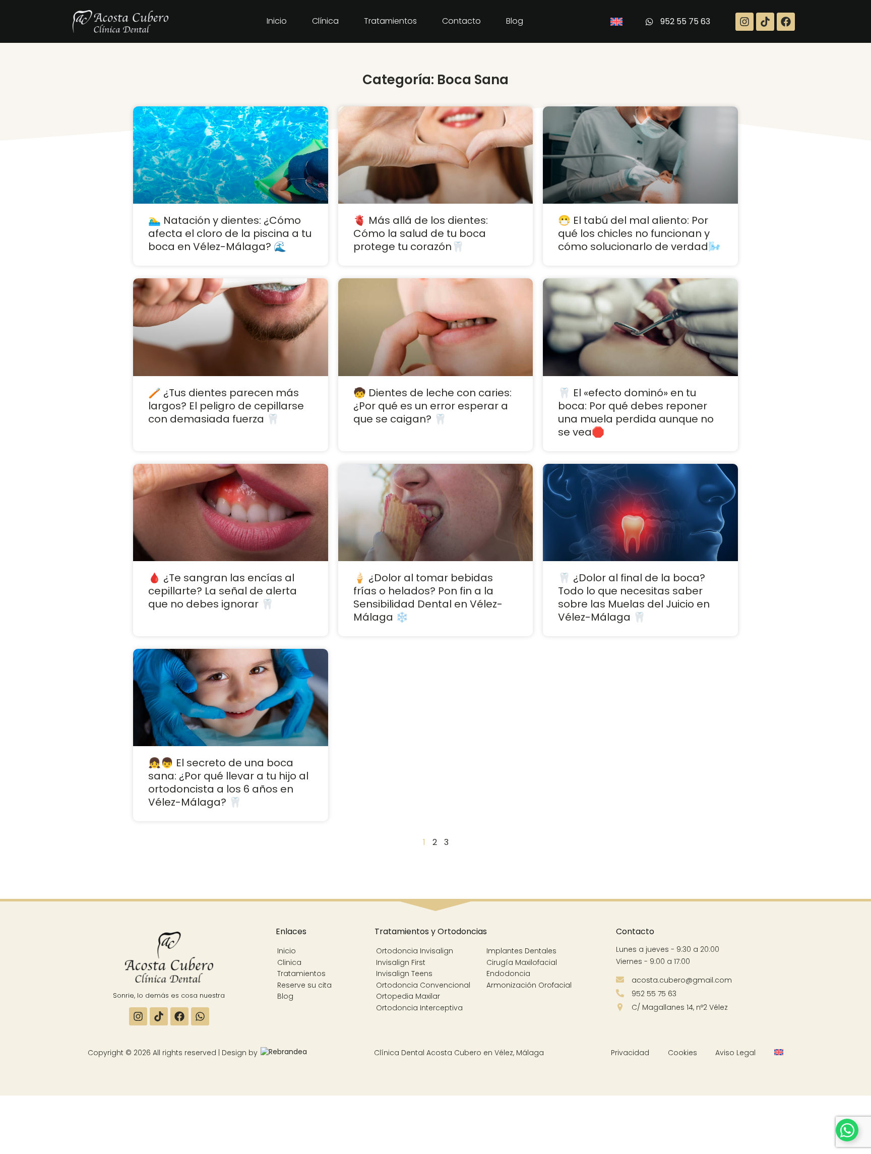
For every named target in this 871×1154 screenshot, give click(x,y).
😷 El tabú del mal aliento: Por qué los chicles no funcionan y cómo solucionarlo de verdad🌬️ (639, 233)
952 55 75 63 (685, 21)
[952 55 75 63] (649, 21)
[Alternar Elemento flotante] (847, 1130)
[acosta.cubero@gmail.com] (620, 980)
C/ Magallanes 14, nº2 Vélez (680, 1007)
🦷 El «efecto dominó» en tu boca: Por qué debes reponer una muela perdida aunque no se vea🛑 (636, 412)
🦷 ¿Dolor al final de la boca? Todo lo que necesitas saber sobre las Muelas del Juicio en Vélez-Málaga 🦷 (634, 597)
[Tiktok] (765, 22)
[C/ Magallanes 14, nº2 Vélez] (620, 1007)
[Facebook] (786, 22)
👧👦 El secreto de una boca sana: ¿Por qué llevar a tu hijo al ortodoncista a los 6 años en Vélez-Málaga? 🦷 (228, 782)
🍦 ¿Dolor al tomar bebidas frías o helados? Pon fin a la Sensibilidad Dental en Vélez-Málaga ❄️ (428, 597)
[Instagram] (744, 22)
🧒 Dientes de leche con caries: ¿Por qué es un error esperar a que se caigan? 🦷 (432, 406)
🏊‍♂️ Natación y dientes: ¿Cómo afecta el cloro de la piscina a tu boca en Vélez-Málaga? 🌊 (230, 233)
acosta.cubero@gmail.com (682, 980)
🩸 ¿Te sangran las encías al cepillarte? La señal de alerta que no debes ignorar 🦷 (222, 591)
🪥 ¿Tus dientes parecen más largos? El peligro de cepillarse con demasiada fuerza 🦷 (226, 406)
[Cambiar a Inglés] (616, 22)
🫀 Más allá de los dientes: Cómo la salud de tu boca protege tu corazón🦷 (420, 233)
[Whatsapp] (200, 1016)
